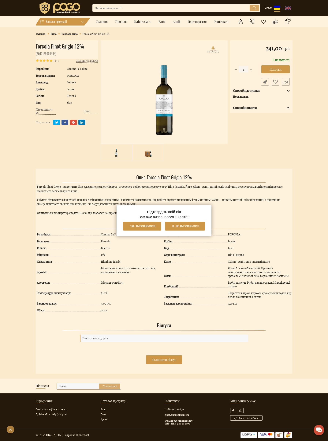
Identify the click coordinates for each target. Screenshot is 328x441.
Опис (87, 111)
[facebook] (233, 410)
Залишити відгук (164, 360)
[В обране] (275, 82)
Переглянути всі (44, 111)
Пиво (103, 414)
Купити (275, 69)
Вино (103, 409)
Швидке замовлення (265, 82)
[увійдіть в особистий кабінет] (240, 21)
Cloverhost (82, 435)
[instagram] (241, 410)
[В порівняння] (285, 82)
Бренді (104, 419)
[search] (254, 8)
